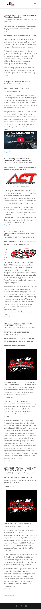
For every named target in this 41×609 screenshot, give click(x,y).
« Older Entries (9, 596)
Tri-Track (32, 327)
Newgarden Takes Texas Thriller (17, 82)
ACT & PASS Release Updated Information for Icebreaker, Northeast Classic (19, 233)
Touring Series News (21, 84)
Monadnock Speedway (22, 19)
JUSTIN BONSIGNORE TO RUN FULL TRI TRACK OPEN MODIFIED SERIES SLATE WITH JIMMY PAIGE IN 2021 (20, 469)
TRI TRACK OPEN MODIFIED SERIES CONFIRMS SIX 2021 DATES (18, 324)
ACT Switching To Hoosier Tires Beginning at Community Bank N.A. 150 (19, 159)
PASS (19, 237)
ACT (15, 162)
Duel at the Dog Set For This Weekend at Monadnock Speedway (20, 16)
